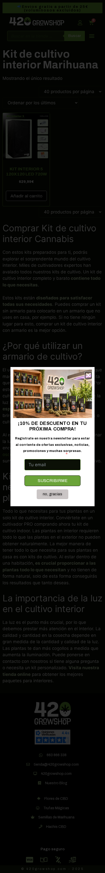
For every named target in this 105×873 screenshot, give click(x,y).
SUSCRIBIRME (53, 480)
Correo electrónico (43, 454)
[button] (88, 375)
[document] (52, 436)
